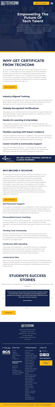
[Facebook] (41, 354)
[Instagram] (44, 354)
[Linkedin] (47, 354)
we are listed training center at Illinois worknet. (33, 159)
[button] (52, 3)
